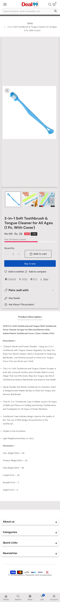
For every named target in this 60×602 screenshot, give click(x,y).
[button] (30, 290)
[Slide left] (6, 199)
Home (30, 23)
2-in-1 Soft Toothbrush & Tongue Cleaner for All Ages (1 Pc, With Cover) (32, 29)
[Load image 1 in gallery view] (13, 199)
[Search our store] (50, 4)
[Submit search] (55, 11)
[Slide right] (54, 199)
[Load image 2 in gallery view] (30, 199)
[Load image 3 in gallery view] (47, 199)
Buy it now (30, 263)
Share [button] (45, 279)
